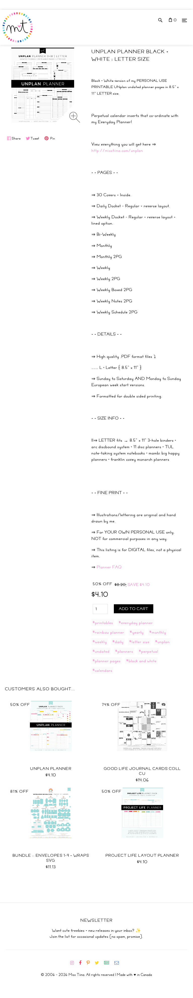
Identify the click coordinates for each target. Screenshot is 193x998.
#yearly (137, 632)
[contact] (118, 963)
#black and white (141, 660)
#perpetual (148, 651)
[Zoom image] (74, 117)
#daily (118, 641)
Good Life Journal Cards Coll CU (142, 771)
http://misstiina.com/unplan (117, 150)
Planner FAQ (109, 567)
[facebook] (82, 963)
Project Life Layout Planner (142, 855)
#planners (124, 651)
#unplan (162, 641)
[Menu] (184, 20)
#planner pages (106, 660)
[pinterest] (90, 963)
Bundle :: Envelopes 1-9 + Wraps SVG (51, 857)
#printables (102, 622)
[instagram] (74, 963)
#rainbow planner (108, 632)
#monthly (157, 632)
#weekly (99, 641)
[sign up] (108, 963)
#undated (101, 651)
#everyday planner (136, 622)
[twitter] (99, 963)
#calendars (102, 670)
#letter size (139, 641)
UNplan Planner (50, 769)
